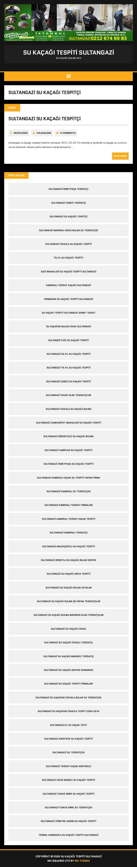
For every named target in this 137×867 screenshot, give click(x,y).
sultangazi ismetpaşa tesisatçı (68, 189)
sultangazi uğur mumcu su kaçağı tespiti (68, 780)
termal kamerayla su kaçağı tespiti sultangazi (68, 835)
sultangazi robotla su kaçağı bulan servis (68, 560)
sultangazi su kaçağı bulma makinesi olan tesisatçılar (69, 615)
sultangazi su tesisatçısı (68, 752)
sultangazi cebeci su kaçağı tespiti (68, 381)
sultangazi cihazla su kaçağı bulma (68, 409)
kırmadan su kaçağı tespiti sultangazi (68, 299)
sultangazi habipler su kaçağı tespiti (68, 450)
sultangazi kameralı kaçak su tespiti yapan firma (68, 477)
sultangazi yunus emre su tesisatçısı (68, 807)
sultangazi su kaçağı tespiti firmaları (68, 683)
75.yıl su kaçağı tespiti (68, 257)
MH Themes (82, 861)
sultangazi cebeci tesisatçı (68, 202)
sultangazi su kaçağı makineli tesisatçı (68, 656)
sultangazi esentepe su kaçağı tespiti (68, 738)
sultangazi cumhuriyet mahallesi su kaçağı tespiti (68, 422)
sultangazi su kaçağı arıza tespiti (68, 573)
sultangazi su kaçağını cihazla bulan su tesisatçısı (68, 697)
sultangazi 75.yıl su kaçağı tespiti (69, 367)
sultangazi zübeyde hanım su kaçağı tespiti (68, 821)
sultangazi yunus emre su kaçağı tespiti (68, 793)
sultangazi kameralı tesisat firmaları (68, 505)
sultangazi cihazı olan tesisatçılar (68, 395)
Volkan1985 (43, 133)
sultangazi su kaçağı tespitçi (44, 118)
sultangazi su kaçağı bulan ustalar (69, 587)
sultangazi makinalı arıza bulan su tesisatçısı (68, 230)
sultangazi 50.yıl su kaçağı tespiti (69, 354)
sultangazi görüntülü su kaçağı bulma (68, 436)
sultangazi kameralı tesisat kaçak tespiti (68, 519)
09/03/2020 (21, 133)
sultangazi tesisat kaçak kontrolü (68, 766)
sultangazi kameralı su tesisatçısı (69, 491)
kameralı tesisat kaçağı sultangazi (68, 285)
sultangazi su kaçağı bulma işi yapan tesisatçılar (68, 601)
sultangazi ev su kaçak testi (68, 725)
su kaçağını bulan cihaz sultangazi (68, 326)
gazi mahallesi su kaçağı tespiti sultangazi (68, 271)
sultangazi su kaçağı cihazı (68, 628)
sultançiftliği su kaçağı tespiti (68, 340)
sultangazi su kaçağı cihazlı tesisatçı (68, 642)
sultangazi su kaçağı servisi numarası (68, 670)
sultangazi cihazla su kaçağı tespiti (68, 244)
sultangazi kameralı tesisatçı (69, 532)
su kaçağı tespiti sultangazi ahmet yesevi (68, 312)
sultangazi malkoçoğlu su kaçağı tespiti (68, 546)
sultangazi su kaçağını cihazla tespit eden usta (68, 711)
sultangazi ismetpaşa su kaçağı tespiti (69, 464)
